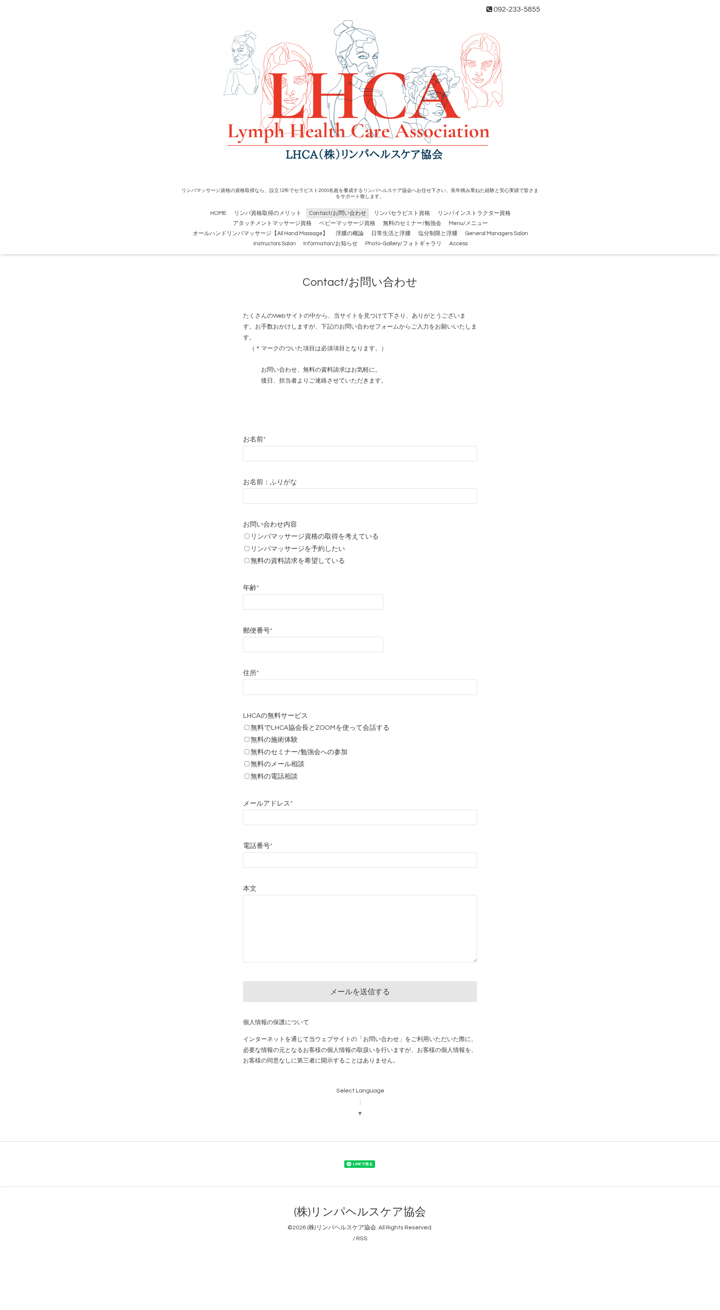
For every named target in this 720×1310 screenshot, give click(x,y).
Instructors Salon (275, 243)
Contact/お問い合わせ (337, 213)
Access (458, 243)
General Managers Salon (496, 233)
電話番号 (258, 845)
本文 (249, 888)
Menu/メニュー (468, 223)
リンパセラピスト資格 (402, 213)
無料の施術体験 (274, 739)
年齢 (251, 587)
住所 (251, 673)
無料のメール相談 (277, 764)
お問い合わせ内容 (270, 524)
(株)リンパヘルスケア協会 (360, 1212)
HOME (218, 213)
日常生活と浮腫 (391, 233)
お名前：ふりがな (270, 482)
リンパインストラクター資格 (474, 213)
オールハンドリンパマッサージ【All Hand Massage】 (260, 233)
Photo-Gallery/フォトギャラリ (403, 243)
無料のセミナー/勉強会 (412, 223)
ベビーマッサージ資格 (347, 223)
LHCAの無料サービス (275, 715)
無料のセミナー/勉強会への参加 (299, 752)
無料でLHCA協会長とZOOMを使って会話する (320, 727)
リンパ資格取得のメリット (268, 213)
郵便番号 (258, 630)
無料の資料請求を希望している (297, 560)
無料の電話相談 (274, 776)
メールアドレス (268, 803)
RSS (362, 1238)
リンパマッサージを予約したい (297, 548)
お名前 (254, 439)
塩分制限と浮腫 (438, 233)
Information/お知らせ (330, 243)
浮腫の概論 (350, 233)
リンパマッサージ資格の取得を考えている (314, 536)
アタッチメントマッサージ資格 (272, 223)
